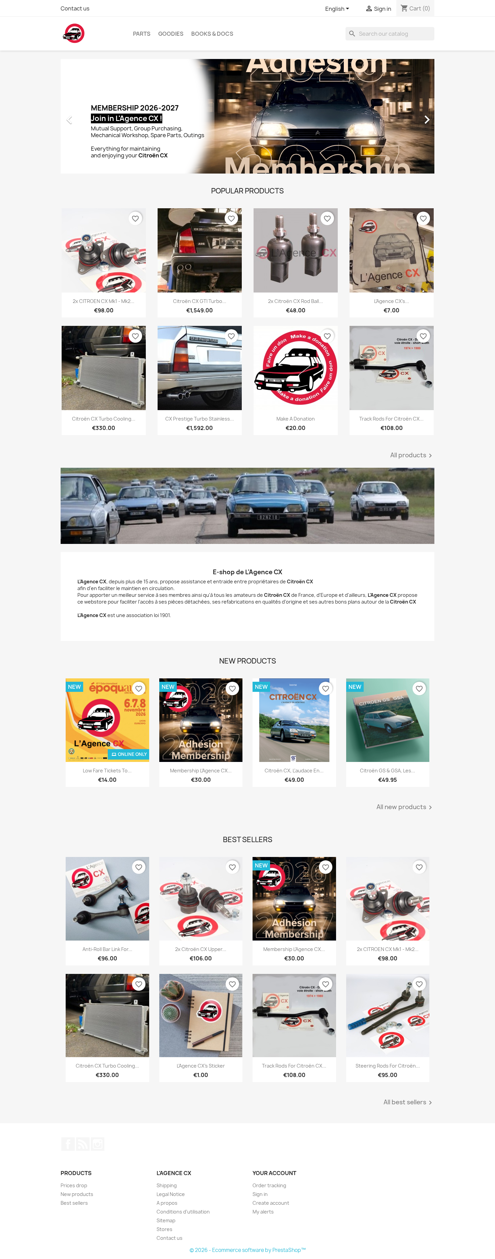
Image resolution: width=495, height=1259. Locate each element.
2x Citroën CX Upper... (200, 949)
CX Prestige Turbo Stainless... (199, 419)
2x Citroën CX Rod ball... (295, 301)
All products (412, 456)
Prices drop (74, 1185)
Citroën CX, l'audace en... (294, 770)
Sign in (260, 1194)
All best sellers (409, 1103)
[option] (247, 116)
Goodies (171, 33)
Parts (142, 33)
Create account (271, 1203)
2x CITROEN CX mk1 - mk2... (103, 301)
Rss (83, 1144)
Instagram (97, 1144)
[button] (89, 116)
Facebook (68, 1144)
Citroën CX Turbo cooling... (103, 419)
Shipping (167, 1185)
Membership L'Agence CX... (201, 770)
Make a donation (295, 419)
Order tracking (269, 1185)
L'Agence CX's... (391, 301)
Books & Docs (212, 33)
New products (77, 1194)
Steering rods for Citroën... (388, 1066)
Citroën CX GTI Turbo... (199, 301)
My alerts (263, 1211)
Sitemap (166, 1220)
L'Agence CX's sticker (201, 1066)
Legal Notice (171, 1194)
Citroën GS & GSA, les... (387, 770)
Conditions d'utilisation (183, 1211)
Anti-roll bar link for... (107, 949)
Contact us (75, 8)
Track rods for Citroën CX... (391, 419)
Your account (274, 1173)
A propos (167, 1203)
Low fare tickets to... (107, 770)
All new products (405, 807)
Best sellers (74, 1203)
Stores (164, 1229)
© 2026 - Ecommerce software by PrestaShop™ (248, 1250)
